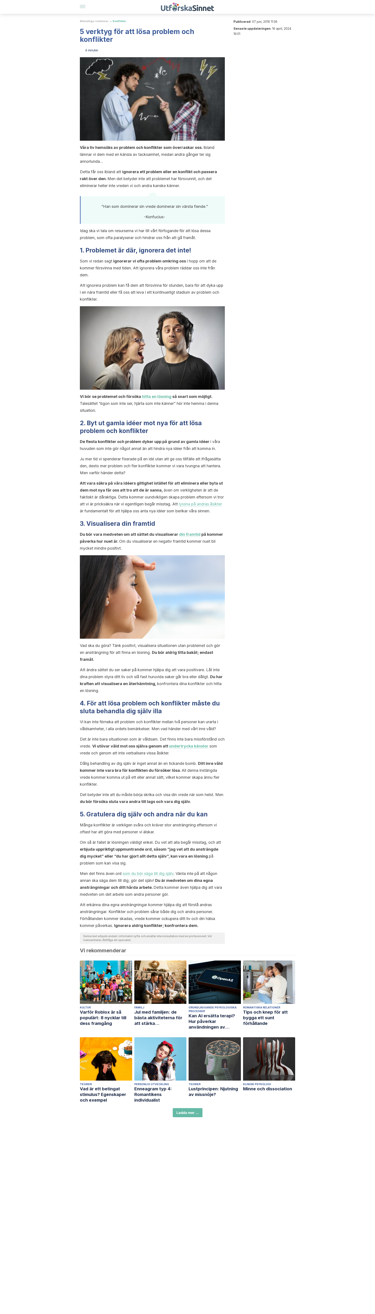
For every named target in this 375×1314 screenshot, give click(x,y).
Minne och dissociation (267, 1088)
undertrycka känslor (188, 746)
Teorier (86, 1084)
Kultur (85, 1007)
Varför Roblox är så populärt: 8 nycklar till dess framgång (103, 1018)
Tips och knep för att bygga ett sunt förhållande (265, 1018)
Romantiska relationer (261, 1007)
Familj (139, 1007)
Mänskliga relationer (94, 21)
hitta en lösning (156, 396)
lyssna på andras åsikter (200, 504)
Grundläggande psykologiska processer (213, 1009)
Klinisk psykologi (257, 1084)
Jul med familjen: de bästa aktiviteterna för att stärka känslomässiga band (158, 1018)
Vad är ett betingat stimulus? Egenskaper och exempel (103, 1094)
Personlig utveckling (151, 1084)
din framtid (190, 534)
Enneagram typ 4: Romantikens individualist (153, 1094)
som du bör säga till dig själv (148, 873)
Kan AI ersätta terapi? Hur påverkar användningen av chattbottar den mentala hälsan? (214, 1021)
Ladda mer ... (187, 1112)
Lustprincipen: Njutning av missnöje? (213, 1091)
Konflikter (119, 21)
